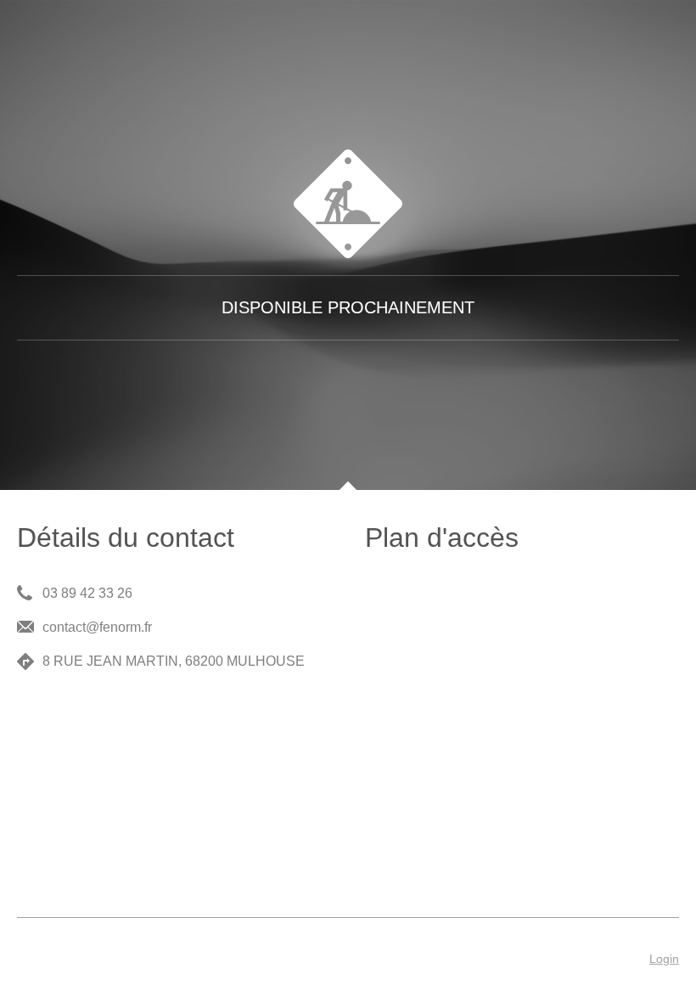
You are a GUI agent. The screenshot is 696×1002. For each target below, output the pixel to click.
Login (664, 958)
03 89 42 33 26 (87, 593)
